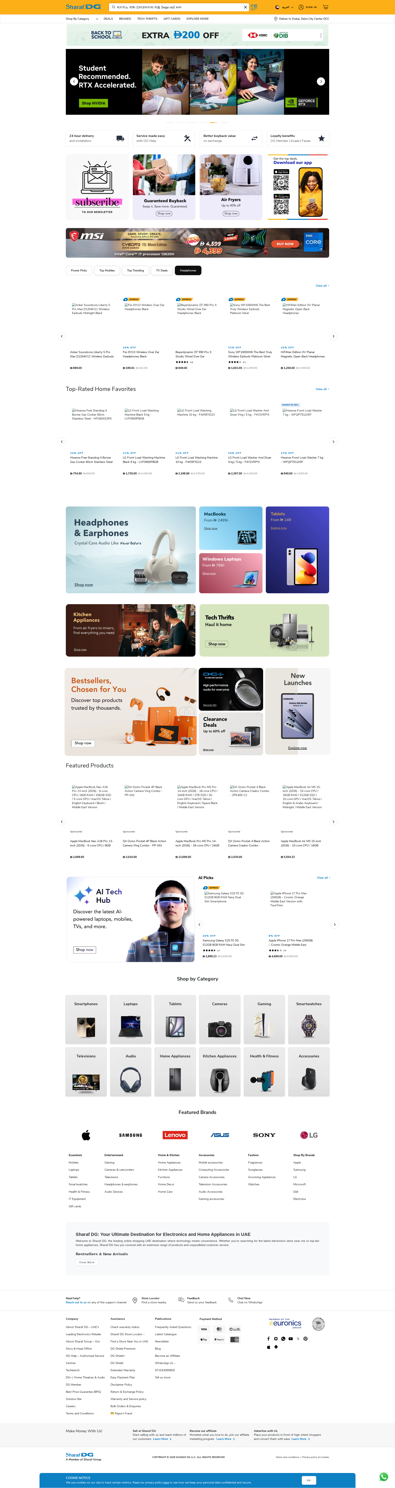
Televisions (111, 1182)
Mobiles (74, 1168)
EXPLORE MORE (198, 19)
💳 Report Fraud (121, 1419)
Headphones (188, 270)
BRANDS (125, 19)
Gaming (109, 1168)
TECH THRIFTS (147, 19)
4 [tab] (203, 122)
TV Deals (162, 270)
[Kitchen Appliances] (130, 635)
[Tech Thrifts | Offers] (264, 635)
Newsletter (162, 1347)
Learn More (160, 1444)
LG (295, 1182)
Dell (295, 1197)
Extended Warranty (122, 1375)
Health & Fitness (79, 1197)
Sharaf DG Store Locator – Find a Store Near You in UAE (129, 1343)
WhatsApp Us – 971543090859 (165, 1371)
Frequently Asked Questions (173, 1332)
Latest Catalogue (166, 1339)
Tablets (73, 1182)
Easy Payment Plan (122, 1383)
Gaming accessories (211, 1204)
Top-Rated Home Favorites (101, 394)
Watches (253, 1189)
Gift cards (75, 1211)
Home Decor (166, 1189)
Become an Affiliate (167, 1361)
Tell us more (162, 1383)
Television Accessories (213, 1189)
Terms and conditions (288, 1462)
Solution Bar (74, 1404)
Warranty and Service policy (128, 1404)
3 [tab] (192, 122)
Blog (158, 1354)
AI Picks (205, 883)
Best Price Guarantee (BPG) (83, 1397)
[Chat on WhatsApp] (384, 1477)
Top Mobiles (107, 270)
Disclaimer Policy (121, 1390)
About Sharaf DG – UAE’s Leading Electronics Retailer (83, 1335)
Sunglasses (255, 1175)
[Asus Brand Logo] (220, 1140)
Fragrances (255, 1168)
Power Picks (79, 270)
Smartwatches (78, 1189)
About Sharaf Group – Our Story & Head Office (83, 1350)
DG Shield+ (117, 1361)
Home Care (165, 1197)
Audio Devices (114, 1197)
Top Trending (135, 270)
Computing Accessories (214, 1175)
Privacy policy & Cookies (315, 1462)
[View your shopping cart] (326, 7)
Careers (71, 1411)
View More (87, 1267)
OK (309, 1480)
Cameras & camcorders (119, 1175)
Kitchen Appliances (170, 1175)
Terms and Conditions (80, 1419)
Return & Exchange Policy (127, 1397)
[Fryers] (231, 187)
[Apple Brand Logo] (86, 1140)
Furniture (164, 1182)
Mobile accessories (211, 1168)
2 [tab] (181, 122)
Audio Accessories (211, 1197)
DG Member (73, 1390)
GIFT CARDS (172, 19)
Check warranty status (124, 1332)
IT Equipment (77, 1204)
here (166, 1483)
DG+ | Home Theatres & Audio (85, 1383)
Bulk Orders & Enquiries (125, 1411)
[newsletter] (97, 187)
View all (322, 285)
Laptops (74, 1175)
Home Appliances (169, 1168)
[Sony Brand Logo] (264, 1140)
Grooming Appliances (262, 1182)
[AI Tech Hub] (131, 924)
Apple (297, 1168)
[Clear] (245, 7)
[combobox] (179, 7)
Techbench (73, 1375)
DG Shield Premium (123, 1354)
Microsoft (299, 1189)
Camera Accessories (212, 1182)
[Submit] (112, 7)
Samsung (299, 1175)
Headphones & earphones (121, 1189)
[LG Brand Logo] (309, 1140)
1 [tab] (170, 122)
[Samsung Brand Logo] (130, 1140)
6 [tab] (224, 122)
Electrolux (299, 1204)
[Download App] (297, 187)
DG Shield (116, 1368)
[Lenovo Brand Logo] (175, 1140)
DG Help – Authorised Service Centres (85, 1364)
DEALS (108, 19)
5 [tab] (214, 122)
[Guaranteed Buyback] (164, 187)
